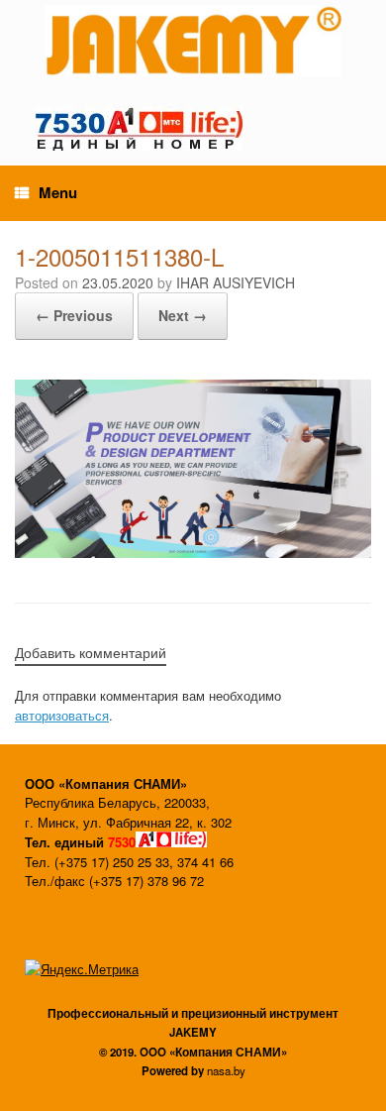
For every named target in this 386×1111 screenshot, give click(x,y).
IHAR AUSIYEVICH (235, 282)
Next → (182, 315)
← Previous (74, 315)
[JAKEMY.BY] (193, 40)
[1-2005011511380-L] (193, 552)
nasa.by (226, 1070)
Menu (58, 192)
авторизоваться (62, 715)
